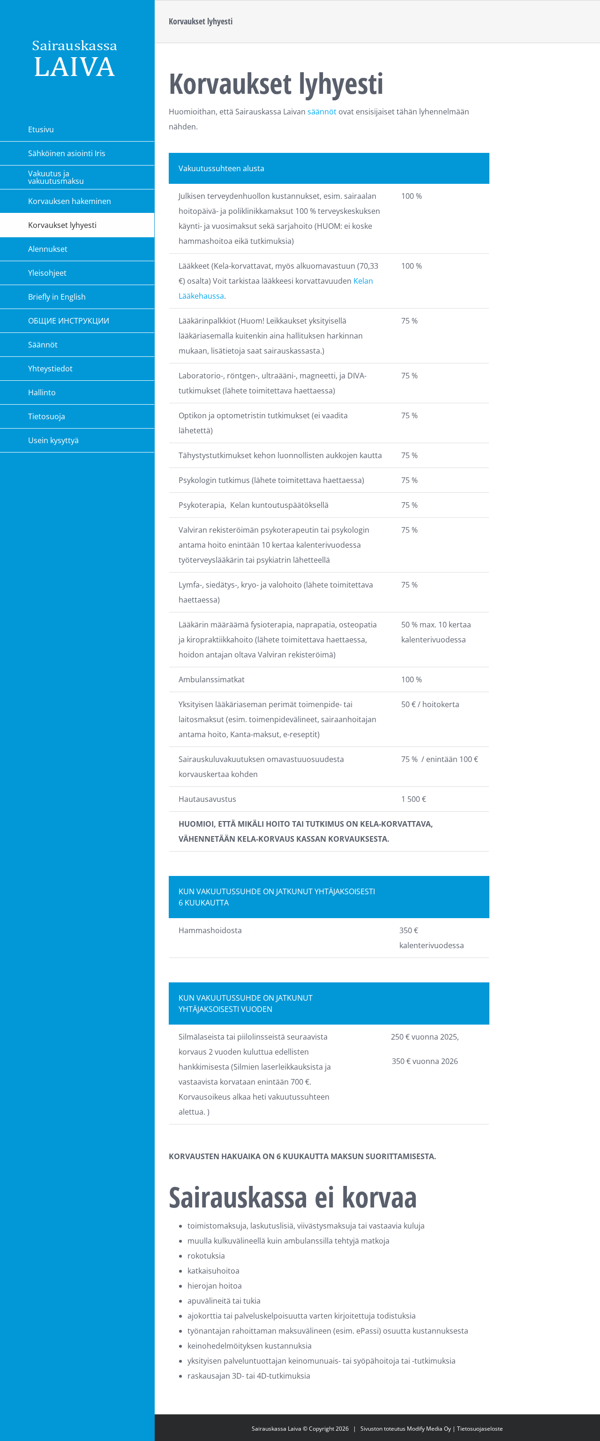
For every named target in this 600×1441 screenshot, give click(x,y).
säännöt (322, 111)
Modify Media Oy (429, 1429)
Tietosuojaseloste (480, 1429)
